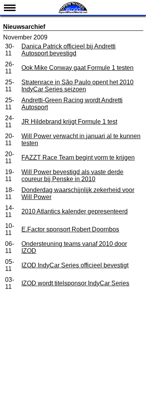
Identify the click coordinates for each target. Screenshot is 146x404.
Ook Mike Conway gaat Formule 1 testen (77, 67)
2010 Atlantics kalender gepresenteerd (74, 211)
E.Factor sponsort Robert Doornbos (70, 229)
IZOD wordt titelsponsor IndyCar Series (75, 283)
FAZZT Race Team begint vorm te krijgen (78, 157)
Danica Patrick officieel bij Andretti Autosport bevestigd (68, 50)
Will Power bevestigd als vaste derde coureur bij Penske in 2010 (72, 175)
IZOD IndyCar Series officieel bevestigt (74, 265)
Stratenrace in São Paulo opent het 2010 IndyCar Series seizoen (77, 86)
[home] (73, 12)
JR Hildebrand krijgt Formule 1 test (69, 121)
